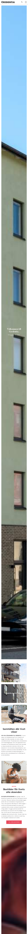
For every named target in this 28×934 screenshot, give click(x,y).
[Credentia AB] (8, 2)
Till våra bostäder (14, 822)
